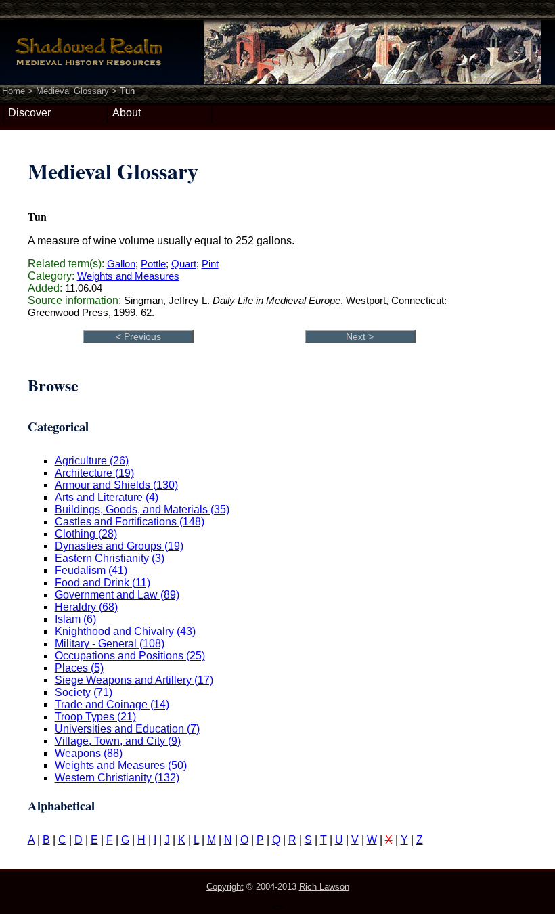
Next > (360, 336)
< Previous (138, 336)
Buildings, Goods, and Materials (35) (142, 509)
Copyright (225, 887)
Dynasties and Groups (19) (119, 546)
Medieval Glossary (72, 91)
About (126, 112)
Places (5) (79, 668)
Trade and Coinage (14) (112, 704)
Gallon (121, 263)
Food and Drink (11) (102, 582)
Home (13, 91)
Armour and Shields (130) (116, 485)
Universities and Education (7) (127, 729)
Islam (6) (75, 619)
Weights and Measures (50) (121, 765)
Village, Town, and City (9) (118, 741)
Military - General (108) (109, 643)
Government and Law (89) (117, 595)
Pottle (153, 263)
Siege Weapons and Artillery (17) (134, 680)
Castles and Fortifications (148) (129, 521)
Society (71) (83, 692)
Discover (29, 112)
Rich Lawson (324, 887)
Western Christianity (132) (117, 777)
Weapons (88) (89, 753)
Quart (183, 263)
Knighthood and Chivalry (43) (125, 631)
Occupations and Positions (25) (130, 655)
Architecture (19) (94, 473)
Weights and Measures (128, 276)
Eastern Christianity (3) (109, 558)
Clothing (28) (86, 534)
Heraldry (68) (86, 607)
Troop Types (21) (95, 716)
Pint (210, 263)
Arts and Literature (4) (106, 497)
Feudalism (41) (91, 570)
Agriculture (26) (92, 460)
